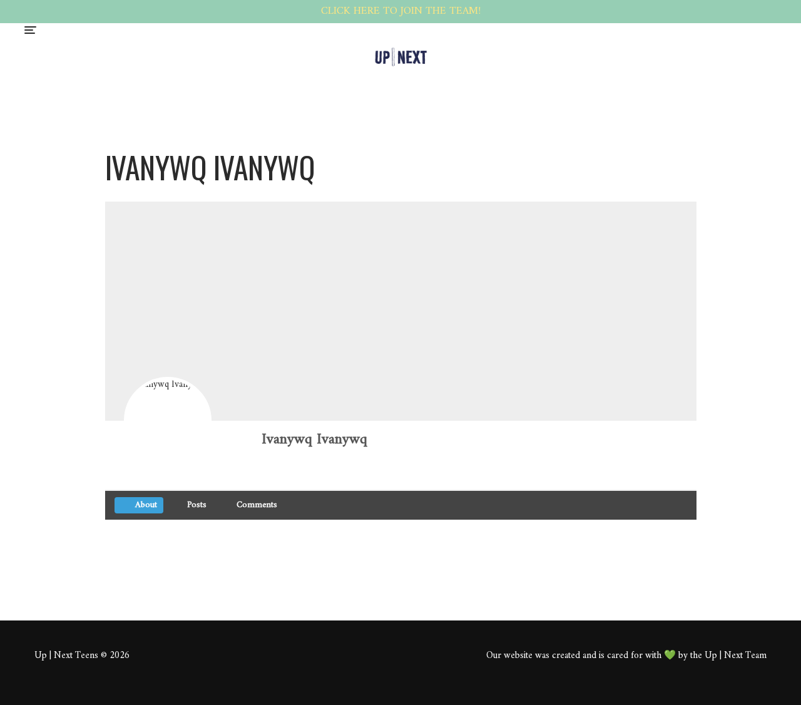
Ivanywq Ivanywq (314, 439)
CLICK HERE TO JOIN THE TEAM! (401, 11)
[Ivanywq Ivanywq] (168, 421)
